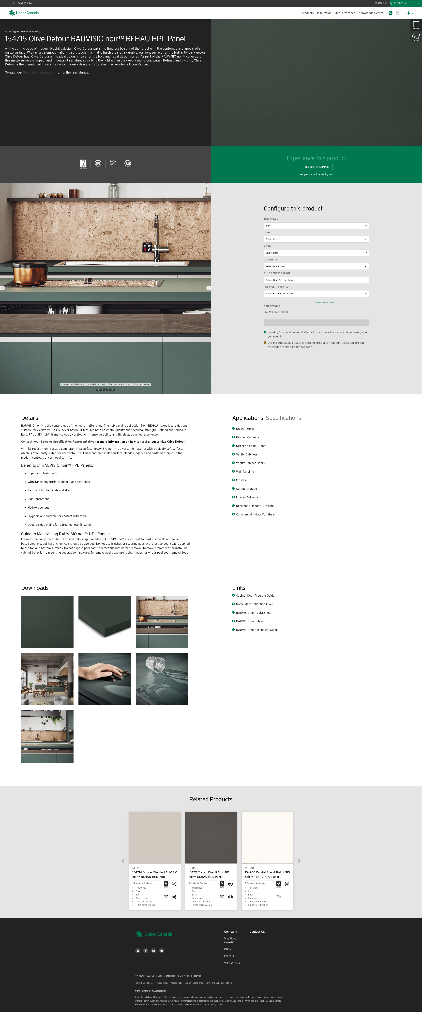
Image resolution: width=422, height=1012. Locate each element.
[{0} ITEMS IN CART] (398, 13)
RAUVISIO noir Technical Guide (257, 630)
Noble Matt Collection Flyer (254, 604)
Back (267, 245)
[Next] (298, 860)
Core (267, 232)
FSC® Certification (277, 286)
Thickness (271, 218)
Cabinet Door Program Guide (255, 595)
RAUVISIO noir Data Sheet (254, 612)
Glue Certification (277, 273)
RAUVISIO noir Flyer (249, 621)
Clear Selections (325, 302)
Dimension (271, 259)
